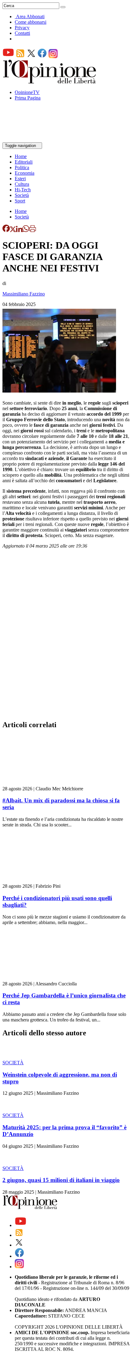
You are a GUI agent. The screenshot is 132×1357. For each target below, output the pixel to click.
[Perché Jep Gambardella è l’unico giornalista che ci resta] (39, 978)
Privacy (22, 27)
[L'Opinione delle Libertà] (50, 81)
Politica (22, 167)
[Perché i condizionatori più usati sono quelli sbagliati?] (39, 880)
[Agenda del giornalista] (29, 139)
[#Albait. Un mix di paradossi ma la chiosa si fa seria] (39, 783)
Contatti (22, 33)
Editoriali (24, 162)
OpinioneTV (27, 92)
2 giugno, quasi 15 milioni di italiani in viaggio (61, 1180)
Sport (20, 200)
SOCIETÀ (13, 1062)
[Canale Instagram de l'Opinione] (53, 56)
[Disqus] (66, 636)
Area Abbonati (30, 16)
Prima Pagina (28, 97)
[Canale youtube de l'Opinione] (8, 56)
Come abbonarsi (30, 22)
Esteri (20, 178)
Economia (24, 173)
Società (22, 195)
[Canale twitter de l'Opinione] (31, 56)
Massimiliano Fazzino (23, 293)
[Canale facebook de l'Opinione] (42, 56)
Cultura (22, 184)
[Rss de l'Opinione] (20, 56)
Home (21, 156)
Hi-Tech (23, 189)
